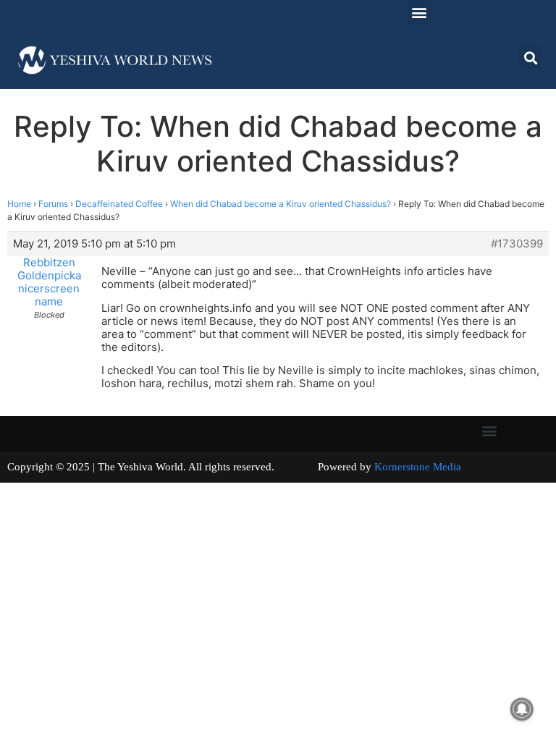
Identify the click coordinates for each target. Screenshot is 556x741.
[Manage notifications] (522, 709)
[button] (419, 12)
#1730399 (517, 243)
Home (19, 203)
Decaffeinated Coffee (119, 203)
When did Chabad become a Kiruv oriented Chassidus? (280, 203)
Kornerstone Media (417, 467)
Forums (53, 203)
